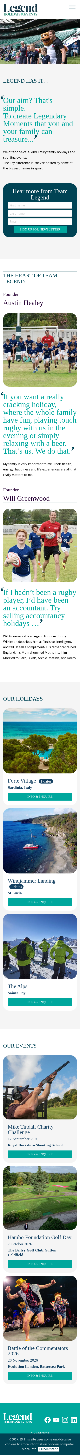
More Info (29, 1449)
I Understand (48, 1449)
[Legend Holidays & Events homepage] (20, 10)
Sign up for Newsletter (40, 229)
